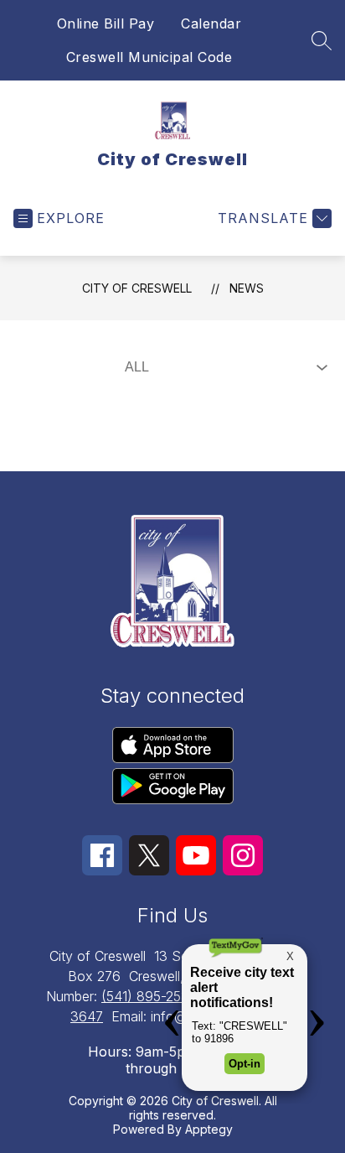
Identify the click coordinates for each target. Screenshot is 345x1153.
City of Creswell (137, 288)
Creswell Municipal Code (149, 57)
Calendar (211, 23)
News (246, 288)
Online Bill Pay (106, 23)
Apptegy (209, 1129)
